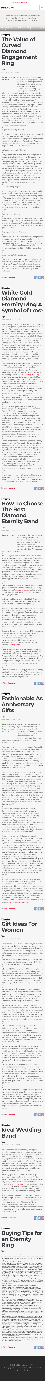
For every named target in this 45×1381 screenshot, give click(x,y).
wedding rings (18, 1184)
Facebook (36, 277)
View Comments (9, 277)
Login (41, 27)
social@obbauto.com (21, 2)
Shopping (6, 35)
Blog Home (30, 28)
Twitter (39, 277)
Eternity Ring (5, 1262)
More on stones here (23, 1328)
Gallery (21, 27)
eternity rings (21, 259)
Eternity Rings (25, 1103)
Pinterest (43, 277)
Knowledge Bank (6, 28)
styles (36, 1269)
